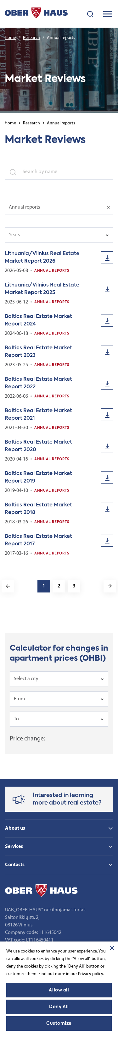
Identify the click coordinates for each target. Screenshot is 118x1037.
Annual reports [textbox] (24, 207)
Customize (59, 1023)
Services (14, 846)
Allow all (59, 990)
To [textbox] (16, 719)
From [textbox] (19, 698)
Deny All (59, 1007)
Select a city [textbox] (26, 678)
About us (15, 828)
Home (10, 37)
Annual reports (52, 271)
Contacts (15, 864)
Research (31, 37)
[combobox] (59, 207)
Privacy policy (90, 974)
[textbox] (54, 235)
